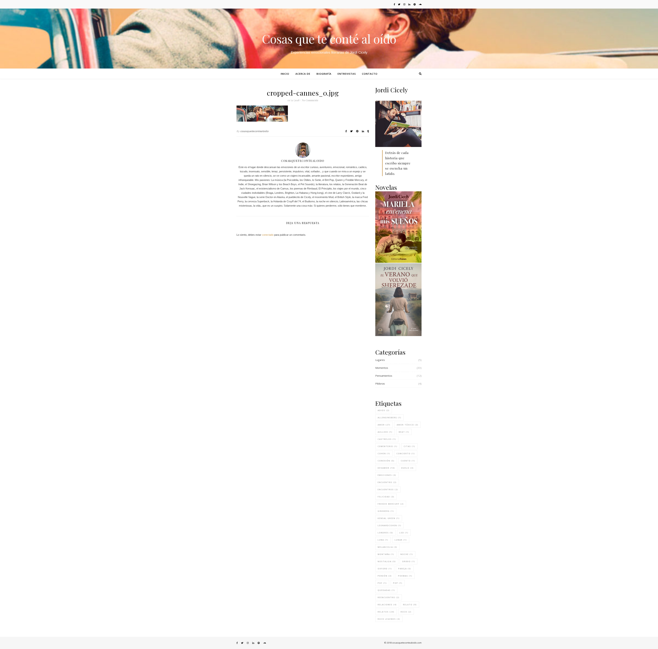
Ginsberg (386, 511)
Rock (406, 611)
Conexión (386, 460)
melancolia (387, 547)
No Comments (310, 100)
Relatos (386, 611)
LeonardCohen (389, 525)
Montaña (386, 554)
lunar (401, 540)
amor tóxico (407, 424)
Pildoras (380, 383)
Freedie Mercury (391, 504)
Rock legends (389, 619)
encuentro (387, 482)
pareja (404, 568)
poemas (405, 575)
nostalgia (387, 561)
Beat (404, 432)
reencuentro (388, 597)
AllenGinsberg (389, 417)
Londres (385, 532)
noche (406, 554)
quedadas (386, 590)
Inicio (285, 73)
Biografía (323, 73)
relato (410, 604)
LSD (403, 532)
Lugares (380, 360)
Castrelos (387, 439)
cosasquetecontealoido (254, 131)
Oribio (408, 561)
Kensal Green (389, 518)
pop (397, 583)
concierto (406, 453)
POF (382, 583)
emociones (387, 475)
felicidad (386, 496)
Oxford (385, 568)
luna (383, 540)
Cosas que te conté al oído (329, 38)
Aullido (385, 432)
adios (383, 410)
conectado (267, 234)
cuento (408, 460)
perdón (385, 575)
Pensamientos (383, 375)
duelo (407, 468)
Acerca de (302, 73)
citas (409, 446)
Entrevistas (347, 73)
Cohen (384, 453)
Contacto (369, 73)
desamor (386, 468)
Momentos (381, 367)
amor (384, 424)
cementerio (387, 446)
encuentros (388, 489)
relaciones (387, 604)
